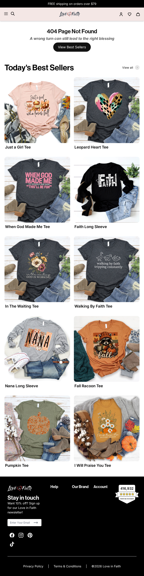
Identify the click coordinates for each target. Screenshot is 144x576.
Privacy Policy (33, 566)
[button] (36, 522)
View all (127, 67)
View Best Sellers (72, 47)
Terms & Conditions (68, 566)
